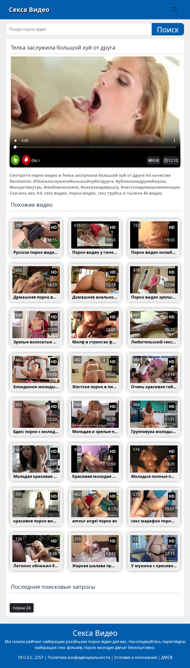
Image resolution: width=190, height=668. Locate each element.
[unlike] (25, 160)
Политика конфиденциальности (79, 657)
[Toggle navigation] (174, 10)
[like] (15, 160)
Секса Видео (29, 9)
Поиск (168, 30)
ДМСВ (166, 657)
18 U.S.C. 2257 (31, 657)
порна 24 (21, 608)
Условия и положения (135, 657)
